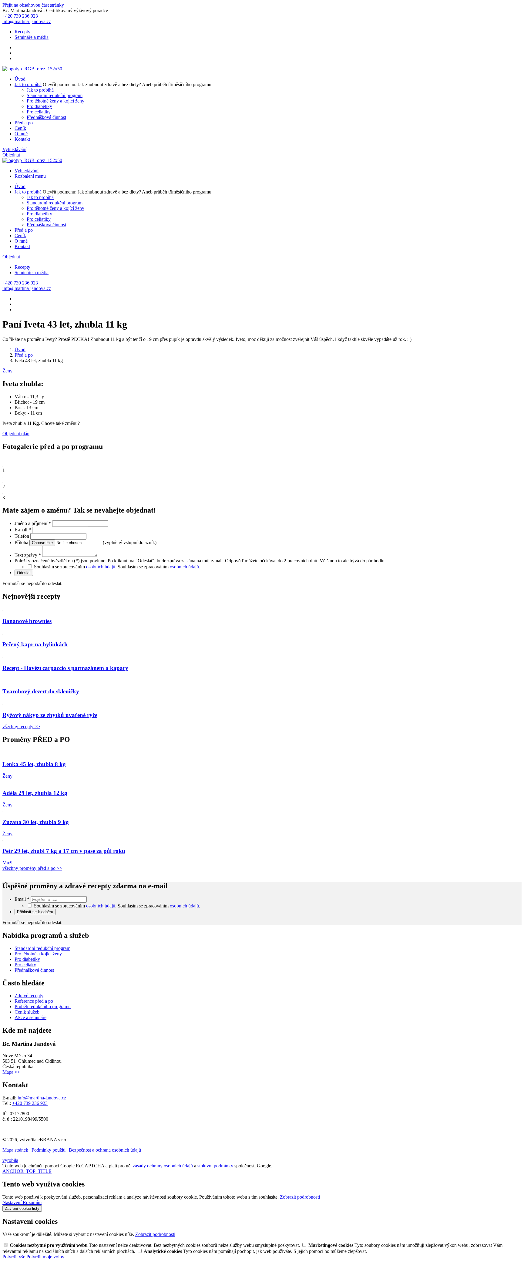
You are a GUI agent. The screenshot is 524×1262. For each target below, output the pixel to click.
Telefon (22, 536)
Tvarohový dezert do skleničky (40, 691)
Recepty (22, 31)
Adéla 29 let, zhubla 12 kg (34, 793)
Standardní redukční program (54, 95)
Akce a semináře (30, 1017)
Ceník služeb (27, 1012)
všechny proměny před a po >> (32, 868)
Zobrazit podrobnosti (300, 1197)
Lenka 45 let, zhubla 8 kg (34, 764)
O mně (21, 133)
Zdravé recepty (29, 995)
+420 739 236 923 (30, 1103)
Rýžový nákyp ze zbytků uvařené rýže (49, 715)
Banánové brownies (27, 621)
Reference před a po (34, 1001)
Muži (7, 862)
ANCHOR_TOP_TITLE (27, 1171)
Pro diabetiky (39, 106)
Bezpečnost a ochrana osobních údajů (105, 1150)
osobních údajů (100, 566)
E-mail (23, 529)
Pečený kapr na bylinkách (35, 644)
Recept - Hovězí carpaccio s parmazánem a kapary (65, 668)
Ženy (7, 370)
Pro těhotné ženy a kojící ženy (55, 100)
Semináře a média (32, 37)
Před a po (24, 122)
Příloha (22, 542)
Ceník (20, 128)
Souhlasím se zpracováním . (159, 566)
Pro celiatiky (39, 111)
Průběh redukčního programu (43, 1006)
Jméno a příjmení (33, 523)
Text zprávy (28, 555)
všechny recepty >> (21, 726)
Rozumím (32, 1202)
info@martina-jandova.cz (42, 1097)
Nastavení (12, 1202)
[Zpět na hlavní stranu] (32, 68)
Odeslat (24, 572)
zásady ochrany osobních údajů (163, 1165)
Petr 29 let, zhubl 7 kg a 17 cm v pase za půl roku (63, 851)
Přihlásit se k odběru (35, 912)
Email (22, 899)
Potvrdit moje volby (45, 1256)
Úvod (20, 79)
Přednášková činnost (46, 117)
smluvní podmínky (215, 1165)
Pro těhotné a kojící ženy (38, 953)
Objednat (11, 154)
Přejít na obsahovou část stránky (33, 5)
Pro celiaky (25, 964)
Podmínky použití (49, 1150)
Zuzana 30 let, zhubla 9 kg (35, 822)
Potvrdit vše (14, 1256)
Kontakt (22, 139)
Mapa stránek (15, 1150)
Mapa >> (11, 1072)
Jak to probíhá (28, 84)
